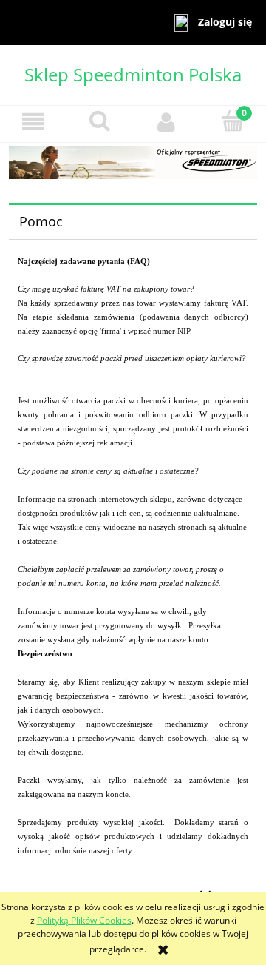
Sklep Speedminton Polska (133, 74)
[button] (33, 122)
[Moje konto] (166, 122)
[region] (133, 162)
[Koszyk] (233, 121)
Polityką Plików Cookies (84, 920)
